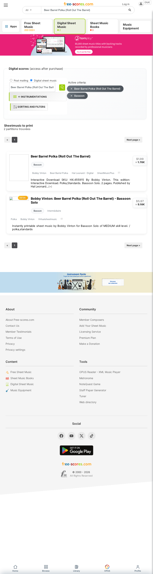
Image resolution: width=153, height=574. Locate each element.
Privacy (10, 343)
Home (15, 571)
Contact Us (12, 325)
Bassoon (79, 95)
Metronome (86, 378)
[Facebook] (61, 436)
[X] (81, 436)
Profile (138, 571)
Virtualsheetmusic (47, 219)
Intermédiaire (54, 210)
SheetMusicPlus (105, 173)
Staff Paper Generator (92, 390)
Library (76, 571)
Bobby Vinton (39, 173)
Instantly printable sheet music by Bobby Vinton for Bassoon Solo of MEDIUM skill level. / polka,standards (71, 227)
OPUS (107, 571)
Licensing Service (90, 331)
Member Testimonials (18, 331)
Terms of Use (14, 337)
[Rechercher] (129, 10)
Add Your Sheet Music (92, 325)
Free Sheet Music (21, 372)
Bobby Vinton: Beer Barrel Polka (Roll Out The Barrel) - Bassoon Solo (81, 200)
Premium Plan (87, 337)
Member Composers (91, 319)
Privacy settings (15, 349)
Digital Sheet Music (22, 384)
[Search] (62, 87)
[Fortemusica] (64, 473)
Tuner (82, 396)
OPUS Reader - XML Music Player (99, 372)
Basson (38, 164)
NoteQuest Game (89, 384)
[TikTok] (92, 436)
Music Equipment (20, 390)
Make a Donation (89, 343)
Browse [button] (46, 571)
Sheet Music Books (22, 378)
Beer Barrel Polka (59, 173)
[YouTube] (71, 436)
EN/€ (147, 2)
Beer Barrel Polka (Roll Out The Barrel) (97, 88)
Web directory (87, 402)
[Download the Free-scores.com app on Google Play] (76, 450)
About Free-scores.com (20, 319)
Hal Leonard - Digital (82, 173)
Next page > (133, 139)
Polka (14, 219)
